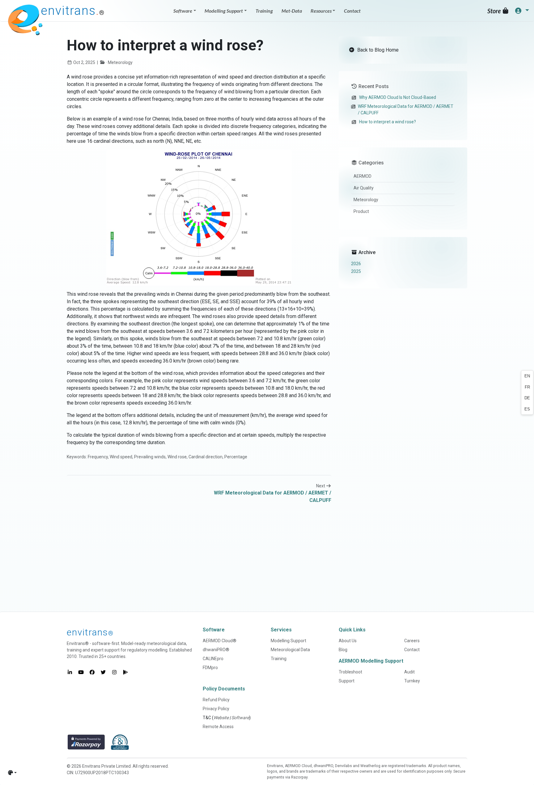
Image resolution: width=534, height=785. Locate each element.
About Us (348, 640)
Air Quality (364, 187)
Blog (343, 649)
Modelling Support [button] (224, 11)
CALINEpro (213, 658)
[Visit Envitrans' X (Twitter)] (103, 672)
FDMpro (210, 667)
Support (346, 680)
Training (264, 11)
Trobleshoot (350, 671)
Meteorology (366, 199)
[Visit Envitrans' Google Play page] (125, 672)
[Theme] (12, 772)
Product (361, 211)
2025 (356, 271)
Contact (352, 11)
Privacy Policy (216, 708)
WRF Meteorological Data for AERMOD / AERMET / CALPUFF (405, 109)
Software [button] (182, 11)
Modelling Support (288, 640)
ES (527, 409)
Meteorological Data (290, 649)
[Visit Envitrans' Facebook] (92, 672)
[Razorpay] (86, 742)
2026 (356, 263)
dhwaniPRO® (216, 649)
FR (527, 387)
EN (527, 376)
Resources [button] (321, 11)
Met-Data (292, 11)
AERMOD (362, 176)
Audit (409, 671)
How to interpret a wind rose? (387, 121)
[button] (522, 11)
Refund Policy (216, 699)
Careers (412, 640)
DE (527, 398)
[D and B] (119, 742)
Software (240, 717)
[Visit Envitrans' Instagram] (114, 672)
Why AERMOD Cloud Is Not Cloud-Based (397, 97)
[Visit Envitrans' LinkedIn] (70, 672)
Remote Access (218, 726)
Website (221, 717)
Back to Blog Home (377, 50)
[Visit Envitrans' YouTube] (81, 672)
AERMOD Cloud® (219, 640)
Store (494, 11)
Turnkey (412, 680)
